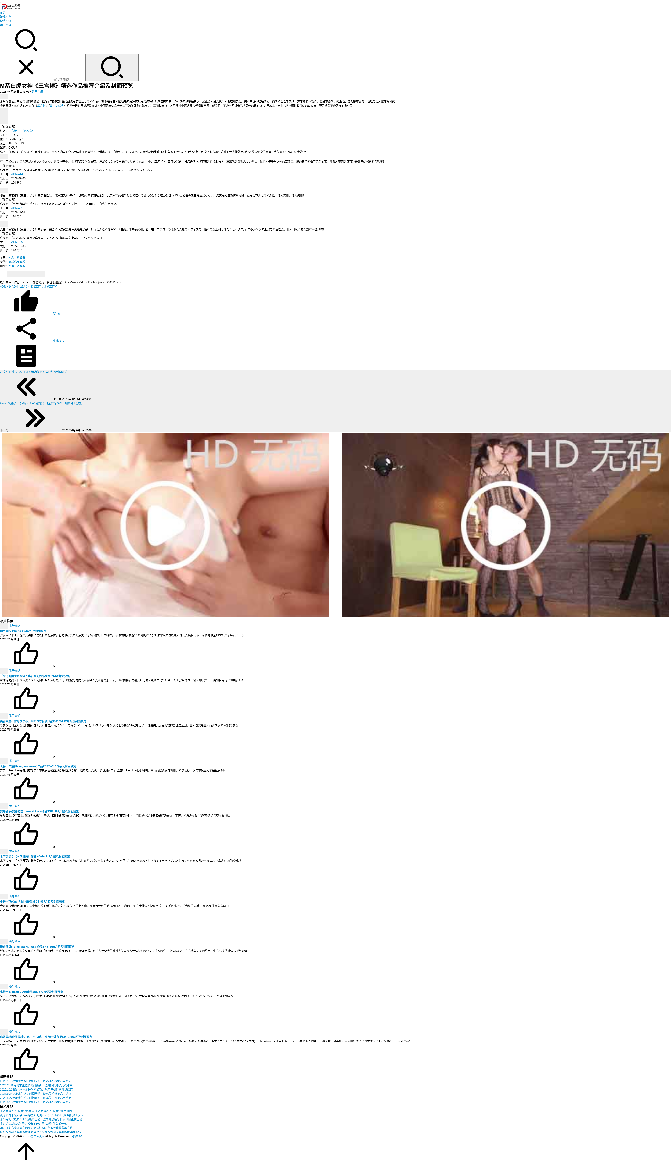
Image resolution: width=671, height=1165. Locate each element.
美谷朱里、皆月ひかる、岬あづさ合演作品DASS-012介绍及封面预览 (43, 721)
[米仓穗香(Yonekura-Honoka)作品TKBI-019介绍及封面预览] (4, 941)
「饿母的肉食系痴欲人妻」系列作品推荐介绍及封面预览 (35, 676)
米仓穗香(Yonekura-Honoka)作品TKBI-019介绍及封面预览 (37, 946)
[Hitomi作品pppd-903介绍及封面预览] (4, 625)
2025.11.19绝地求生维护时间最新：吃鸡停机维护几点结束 (36, 1085)
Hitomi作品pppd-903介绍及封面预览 (23, 631)
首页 (3, 12)
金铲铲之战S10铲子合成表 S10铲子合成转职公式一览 (33, 1123)
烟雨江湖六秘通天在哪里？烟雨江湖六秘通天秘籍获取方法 (36, 1127)
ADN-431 (17, 208)
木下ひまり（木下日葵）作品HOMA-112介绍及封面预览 (35, 856)
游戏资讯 (5, 20)
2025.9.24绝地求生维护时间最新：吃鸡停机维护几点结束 (35, 1093)
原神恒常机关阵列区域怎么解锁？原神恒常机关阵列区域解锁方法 (40, 1132)
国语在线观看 (16, 266)
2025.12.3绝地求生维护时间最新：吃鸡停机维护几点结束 (35, 1081)
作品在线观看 (16, 257)
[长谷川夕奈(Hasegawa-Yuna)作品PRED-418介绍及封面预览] (4, 760)
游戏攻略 (5, 16)
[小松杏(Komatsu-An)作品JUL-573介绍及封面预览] (4, 986)
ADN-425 (17, 242)
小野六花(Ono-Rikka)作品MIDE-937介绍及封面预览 (32, 901)
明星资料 (5, 25)
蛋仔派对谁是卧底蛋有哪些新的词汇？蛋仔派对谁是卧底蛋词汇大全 (42, 1115)
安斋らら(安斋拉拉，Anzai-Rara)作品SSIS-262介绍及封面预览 (39, 811)
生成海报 (58, 340)
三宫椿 (41, 105)
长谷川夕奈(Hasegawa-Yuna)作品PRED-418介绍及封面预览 (38, 766)
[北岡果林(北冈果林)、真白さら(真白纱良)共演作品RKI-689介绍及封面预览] (4, 1031)
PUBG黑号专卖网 (34, 1136)
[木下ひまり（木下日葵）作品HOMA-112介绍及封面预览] (4, 851)
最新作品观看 (16, 261)
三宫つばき (57, 105)
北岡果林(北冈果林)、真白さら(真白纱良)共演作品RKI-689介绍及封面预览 (46, 1036)
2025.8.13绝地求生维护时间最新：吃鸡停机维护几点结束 (35, 1102)
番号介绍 (37, 91)
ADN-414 (17, 174)
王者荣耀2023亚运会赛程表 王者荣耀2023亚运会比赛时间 (36, 1111)
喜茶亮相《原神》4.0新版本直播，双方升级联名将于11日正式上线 (41, 1119)
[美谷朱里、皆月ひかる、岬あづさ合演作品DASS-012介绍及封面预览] (4, 715)
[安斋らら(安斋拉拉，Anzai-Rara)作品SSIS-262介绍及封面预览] (4, 806)
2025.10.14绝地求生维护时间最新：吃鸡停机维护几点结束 (36, 1089)
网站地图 (77, 1136)
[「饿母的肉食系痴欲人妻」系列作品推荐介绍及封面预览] (4, 670)
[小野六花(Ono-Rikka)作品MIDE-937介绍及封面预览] (4, 896)
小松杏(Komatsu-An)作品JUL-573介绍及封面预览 (31, 991)
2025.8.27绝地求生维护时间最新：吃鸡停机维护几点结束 (35, 1097)
